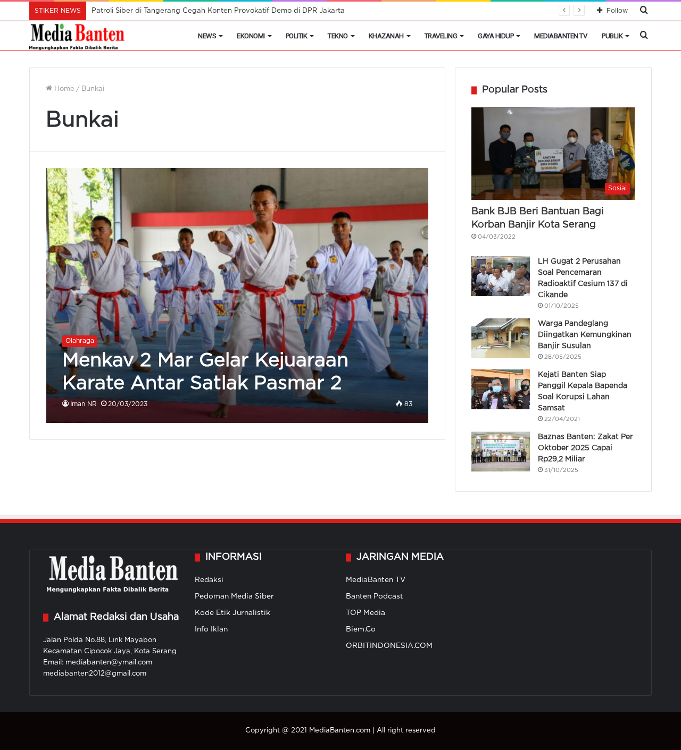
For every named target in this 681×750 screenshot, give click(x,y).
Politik (297, 36)
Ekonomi (251, 36)
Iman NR (83, 404)
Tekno (338, 36)
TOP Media (365, 613)
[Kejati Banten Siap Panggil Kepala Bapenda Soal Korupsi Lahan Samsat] (500, 389)
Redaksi (209, 580)
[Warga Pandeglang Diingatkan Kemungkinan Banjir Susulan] (500, 338)
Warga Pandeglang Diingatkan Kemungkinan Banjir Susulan (585, 335)
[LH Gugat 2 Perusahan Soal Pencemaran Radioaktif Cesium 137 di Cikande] (500, 276)
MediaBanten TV (560, 36)
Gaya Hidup (495, 36)
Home (63, 89)
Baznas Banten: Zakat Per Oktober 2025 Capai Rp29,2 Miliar (585, 448)
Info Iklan (211, 629)
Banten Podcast (374, 596)
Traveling (441, 36)
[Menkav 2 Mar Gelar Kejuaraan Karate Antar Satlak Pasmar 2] (237, 295)
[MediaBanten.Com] (77, 36)
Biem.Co (361, 629)
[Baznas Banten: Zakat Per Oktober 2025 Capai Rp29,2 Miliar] (500, 451)
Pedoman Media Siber (234, 596)
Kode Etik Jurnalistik (232, 613)
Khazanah (386, 36)
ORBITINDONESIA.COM (389, 646)
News (207, 36)
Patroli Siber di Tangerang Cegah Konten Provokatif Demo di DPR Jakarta (218, 11)
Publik (612, 36)
